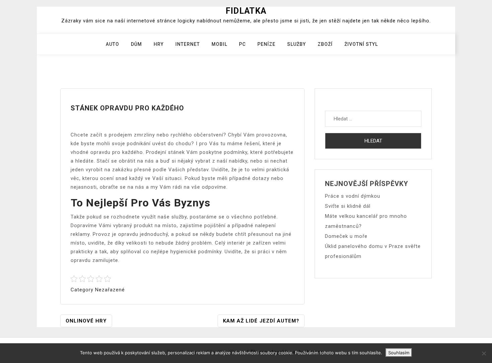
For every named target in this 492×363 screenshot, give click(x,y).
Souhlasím (398, 352)
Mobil (219, 44)
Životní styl (361, 44)
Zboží (325, 44)
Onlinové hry (86, 321)
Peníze (266, 44)
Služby (296, 44)
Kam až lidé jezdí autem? (261, 321)
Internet (187, 44)
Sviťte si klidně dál (348, 206)
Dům (136, 44)
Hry (159, 44)
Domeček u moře (346, 236)
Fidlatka (246, 11)
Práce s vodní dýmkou (352, 196)
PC (242, 44)
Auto (112, 44)
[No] (483, 353)
